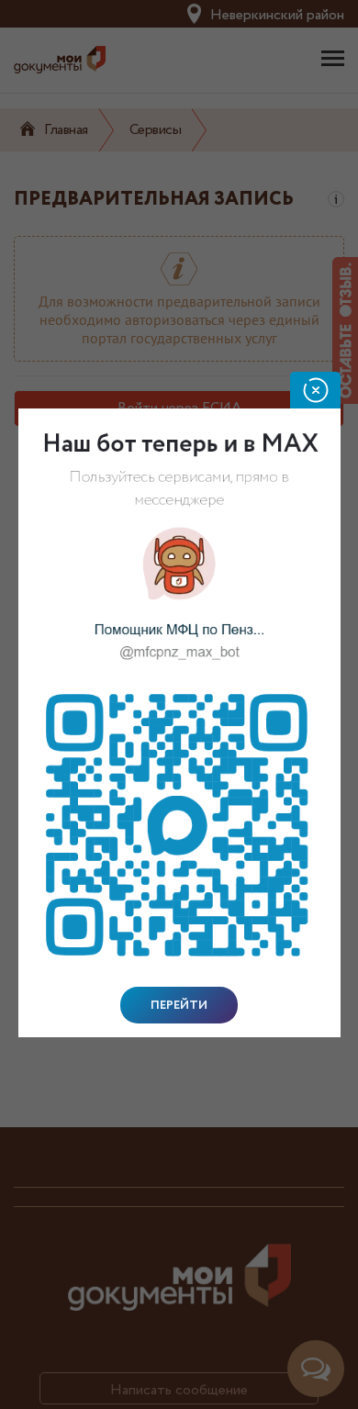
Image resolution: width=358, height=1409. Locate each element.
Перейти (179, 1005)
